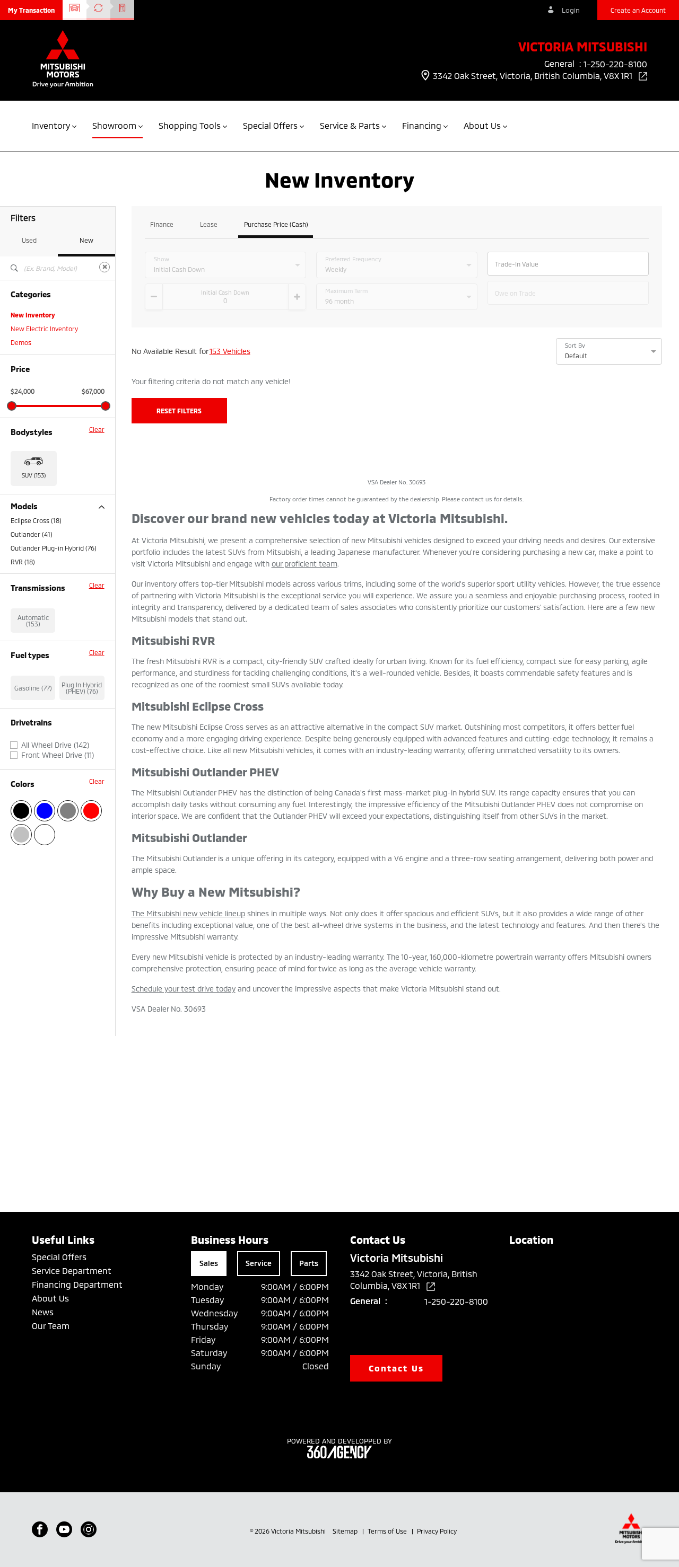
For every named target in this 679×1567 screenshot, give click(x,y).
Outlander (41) (32, 534)
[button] (31, 10)
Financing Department (77, 1284)
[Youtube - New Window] (64, 1529)
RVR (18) (23, 562)
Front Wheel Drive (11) (57, 755)
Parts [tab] (308, 1263)
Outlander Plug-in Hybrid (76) (54, 548)
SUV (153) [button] (34, 475)
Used (29, 240)
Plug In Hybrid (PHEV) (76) (82, 688)
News (43, 1312)
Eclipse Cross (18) (36, 520)
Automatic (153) (33, 620)
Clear (97, 429)
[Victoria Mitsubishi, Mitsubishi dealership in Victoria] (63, 60)
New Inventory (33, 314)
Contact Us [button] (396, 1368)
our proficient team (304, 563)
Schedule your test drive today (184, 988)
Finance (161, 224)
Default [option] (576, 355)
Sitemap (346, 1531)
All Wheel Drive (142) (55, 745)
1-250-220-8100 (456, 1301)
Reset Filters (179, 410)
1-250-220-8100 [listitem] (615, 64)
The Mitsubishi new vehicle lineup (188, 913)
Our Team (50, 1326)
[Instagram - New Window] (89, 1529)
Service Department (71, 1270)
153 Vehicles (230, 351)
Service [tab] (259, 1263)
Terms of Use (388, 1531)
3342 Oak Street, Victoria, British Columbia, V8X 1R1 (533, 75)
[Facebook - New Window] (40, 1529)
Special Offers (59, 1257)
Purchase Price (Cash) (276, 224)
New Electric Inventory (44, 328)
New (86, 240)
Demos (21, 342)
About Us (50, 1298)
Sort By (575, 345)
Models (24, 506)
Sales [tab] (208, 1263)
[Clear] (104, 267)
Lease (208, 224)
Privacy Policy (437, 1531)
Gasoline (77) (33, 688)
